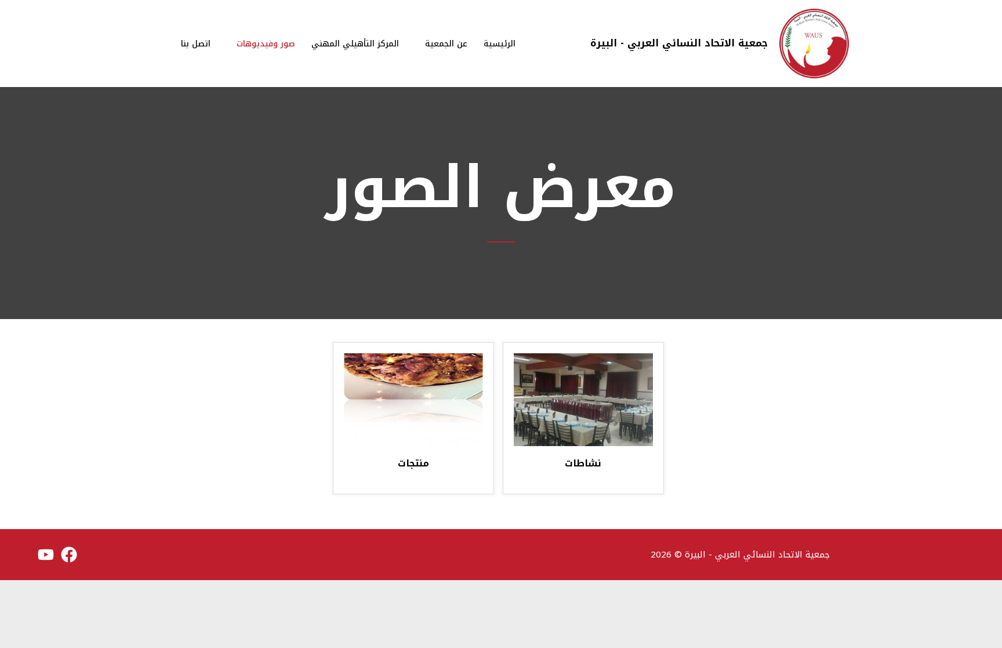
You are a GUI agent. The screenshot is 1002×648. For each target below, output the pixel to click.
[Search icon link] (157, 44)
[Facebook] (69, 554)
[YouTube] (46, 554)
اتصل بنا (195, 44)
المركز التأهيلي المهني (355, 44)
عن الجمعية (446, 44)
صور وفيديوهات (266, 44)
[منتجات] (413, 399)
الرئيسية (499, 44)
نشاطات (583, 464)
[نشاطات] (583, 399)
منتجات (413, 464)
